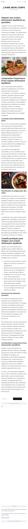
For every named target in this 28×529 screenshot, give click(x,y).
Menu (3, 1)
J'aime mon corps (14, 7)
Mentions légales (5, 517)
